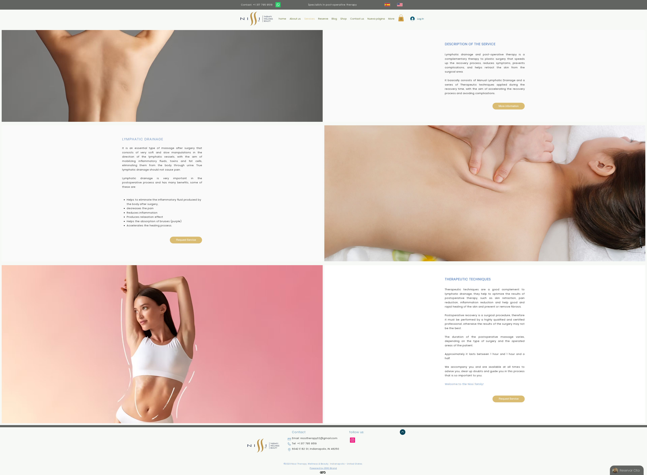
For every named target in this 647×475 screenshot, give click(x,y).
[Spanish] (387, 4)
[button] (401, 18)
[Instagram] (352, 440)
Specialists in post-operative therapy (332, 4)
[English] (400, 4)
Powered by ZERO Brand (323, 468)
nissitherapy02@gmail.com (318, 438)
